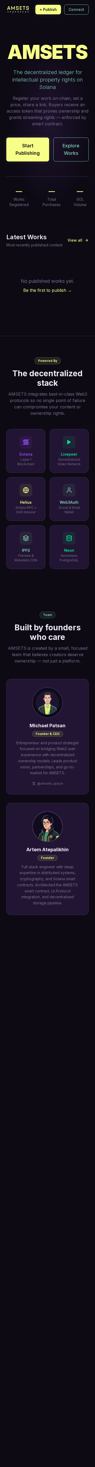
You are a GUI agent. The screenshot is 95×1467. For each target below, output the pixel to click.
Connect (76, 9)
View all (75, 240)
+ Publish (48, 9)
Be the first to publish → (47, 290)
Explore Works (71, 149)
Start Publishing (28, 149)
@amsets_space (50, 783)
